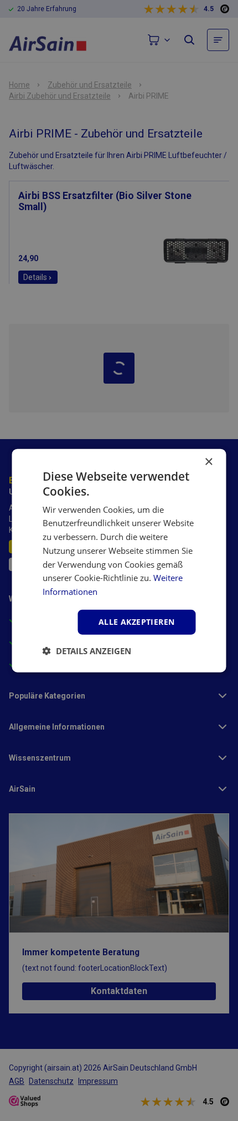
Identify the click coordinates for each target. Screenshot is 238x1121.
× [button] (208, 462)
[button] (87, 650)
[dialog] (119, 560)
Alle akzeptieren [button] (136, 621)
